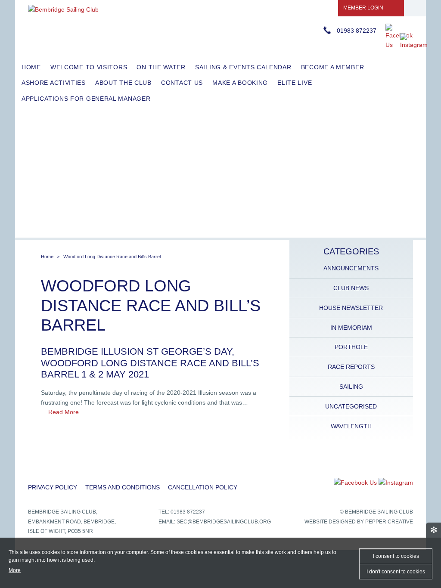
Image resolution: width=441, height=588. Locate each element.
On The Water (161, 67)
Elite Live (294, 82)
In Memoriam (351, 327)
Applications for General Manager (86, 98)
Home (31, 67)
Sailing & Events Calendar (243, 67)
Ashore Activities (54, 82)
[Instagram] (414, 44)
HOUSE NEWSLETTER (351, 307)
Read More (63, 412)
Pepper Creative (389, 522)
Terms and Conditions (122, 487)
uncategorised (351, 406)
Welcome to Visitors (88, 67)
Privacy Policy (52, 487)
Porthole (351, 347)
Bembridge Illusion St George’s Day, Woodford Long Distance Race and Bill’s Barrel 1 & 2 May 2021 (150, 363)
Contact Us (182, 82)
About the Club (123, 82)
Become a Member (332, 67)
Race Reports (351, 366)
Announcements (351, 268)
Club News (351, 288)
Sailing (351, 386)
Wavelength (351, 426)
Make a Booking (240, 82)
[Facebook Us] (399, 44)
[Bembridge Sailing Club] (63, 9)
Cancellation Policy (202, 487)
